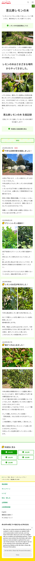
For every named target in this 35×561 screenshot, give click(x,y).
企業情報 (5, 502)
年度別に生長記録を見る (19, 129)
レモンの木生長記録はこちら (18, 26)
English (4, 512)
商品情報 (5, 484)
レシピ (4, 493)
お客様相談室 (6, 507)
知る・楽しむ (6, 498)
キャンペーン (6, 489)
